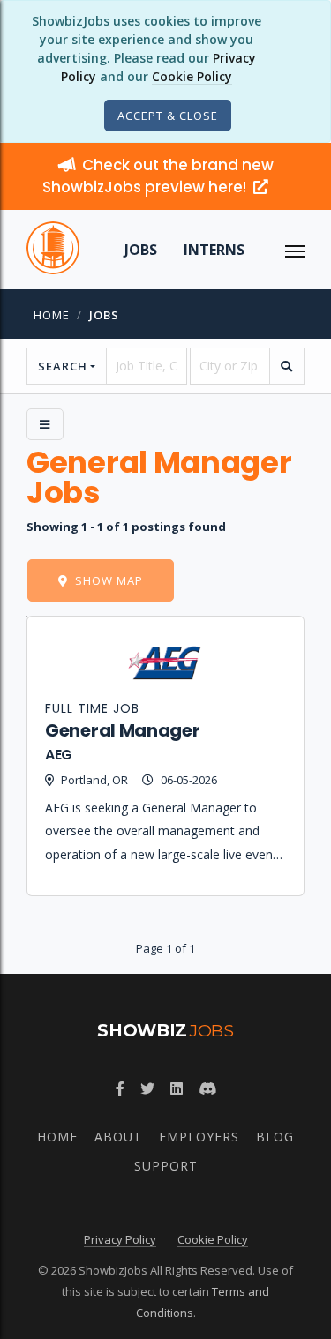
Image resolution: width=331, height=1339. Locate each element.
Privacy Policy (120, 1239)
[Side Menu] (45, 424)
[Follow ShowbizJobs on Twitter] (147, 1088)
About (118, 1136)
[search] (287, 366)
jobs (104, 315)
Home (52, 315)
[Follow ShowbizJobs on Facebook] (120, 1088)
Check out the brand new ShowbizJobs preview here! (158, 176)
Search (62, 366)
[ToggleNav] (295, 249)
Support (166, 1165)
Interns (214, 249)
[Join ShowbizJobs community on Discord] (207, 1088)
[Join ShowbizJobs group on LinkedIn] (176, 1088)
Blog (275, 1136)
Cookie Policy (192, 76)
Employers (199, 1136)
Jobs (140, 249)
